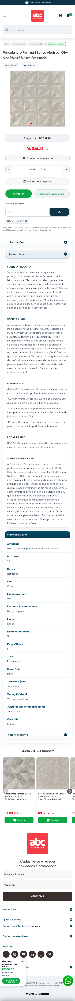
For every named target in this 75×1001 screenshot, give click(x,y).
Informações (16, 242)
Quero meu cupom (11, 981)
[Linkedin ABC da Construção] (32, 956)
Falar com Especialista (51, 193)
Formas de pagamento (16, 966)
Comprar (18, 193)
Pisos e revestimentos (19, 44)
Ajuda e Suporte (12, 919)
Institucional (9, 909)
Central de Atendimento (16, 936)
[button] (31, 123)
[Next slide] (69, 791)
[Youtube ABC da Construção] (23, 956)
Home (6, 44)
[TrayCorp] (30, 993)
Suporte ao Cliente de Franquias (21, 925)
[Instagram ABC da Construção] (14, 956)
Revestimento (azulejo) (36, 44)
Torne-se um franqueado (40, 2)
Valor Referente (18, 734)
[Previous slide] (5, 791)
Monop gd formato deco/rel (55, 44)
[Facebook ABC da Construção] (6, 956)
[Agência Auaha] (42, 994)
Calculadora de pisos (39, 181)
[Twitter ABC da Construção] (49, 956)
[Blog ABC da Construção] (41, 956)
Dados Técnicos (18, 254)
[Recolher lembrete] (23, 961)
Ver (30, 65)
